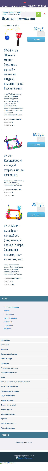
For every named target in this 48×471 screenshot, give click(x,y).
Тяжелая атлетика (8, 414)
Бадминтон (5, 340)
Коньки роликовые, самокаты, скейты (15, 382)
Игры (3, 377)
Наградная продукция (9, 386)
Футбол (4, 419)
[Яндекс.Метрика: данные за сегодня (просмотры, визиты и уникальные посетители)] (24, 458)
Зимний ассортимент (9, 373)
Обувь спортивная (8, 396)
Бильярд (4, 349)
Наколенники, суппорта (10, 391)
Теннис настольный (8, 405)
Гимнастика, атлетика (9, 368)
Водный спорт (6, 359)
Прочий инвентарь (8, 428)
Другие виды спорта (9, 423)
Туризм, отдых (6, 410)
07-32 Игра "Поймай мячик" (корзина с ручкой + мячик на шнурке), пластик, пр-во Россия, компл (13, 69)
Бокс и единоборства (9, 354)
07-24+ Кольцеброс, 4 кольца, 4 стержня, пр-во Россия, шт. (14, 165)
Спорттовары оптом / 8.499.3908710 (24, 6)
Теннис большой (7, 400)
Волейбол (5, 363)
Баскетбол (5, 345)
